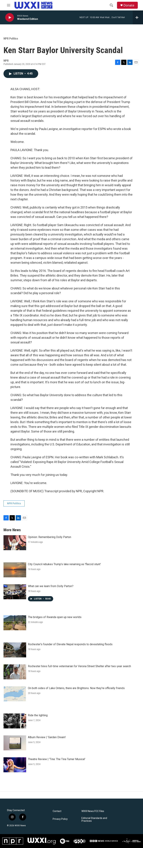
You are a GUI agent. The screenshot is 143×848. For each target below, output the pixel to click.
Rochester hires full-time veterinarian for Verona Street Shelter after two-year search (79, 666)
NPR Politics (10, 38)
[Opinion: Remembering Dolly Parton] (14, 542)
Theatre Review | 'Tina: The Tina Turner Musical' (56, 759)
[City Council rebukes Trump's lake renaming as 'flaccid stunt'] (14, 569)
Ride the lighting (38, 715)
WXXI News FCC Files (92, 811)
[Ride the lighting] (14, 720)
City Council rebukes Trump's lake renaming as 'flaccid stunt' (64, 564)
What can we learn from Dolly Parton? (50, 586)
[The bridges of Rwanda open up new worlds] (14, 622)
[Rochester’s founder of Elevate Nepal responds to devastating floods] (14, 649)
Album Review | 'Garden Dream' (47, 737)
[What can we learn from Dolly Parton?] (14, 591)
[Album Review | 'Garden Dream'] (14, 742)
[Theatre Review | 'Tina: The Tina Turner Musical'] (14, 764)
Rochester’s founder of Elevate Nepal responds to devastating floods (70, 644)
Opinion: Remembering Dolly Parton (49, 537)
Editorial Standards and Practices (94, 819)
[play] (9, 17)
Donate (128, 5)
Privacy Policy (60, 819)
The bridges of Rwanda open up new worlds (54, 617)
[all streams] (138, 17)
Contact (57, 811)
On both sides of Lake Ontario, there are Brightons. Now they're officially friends (76, 688)
